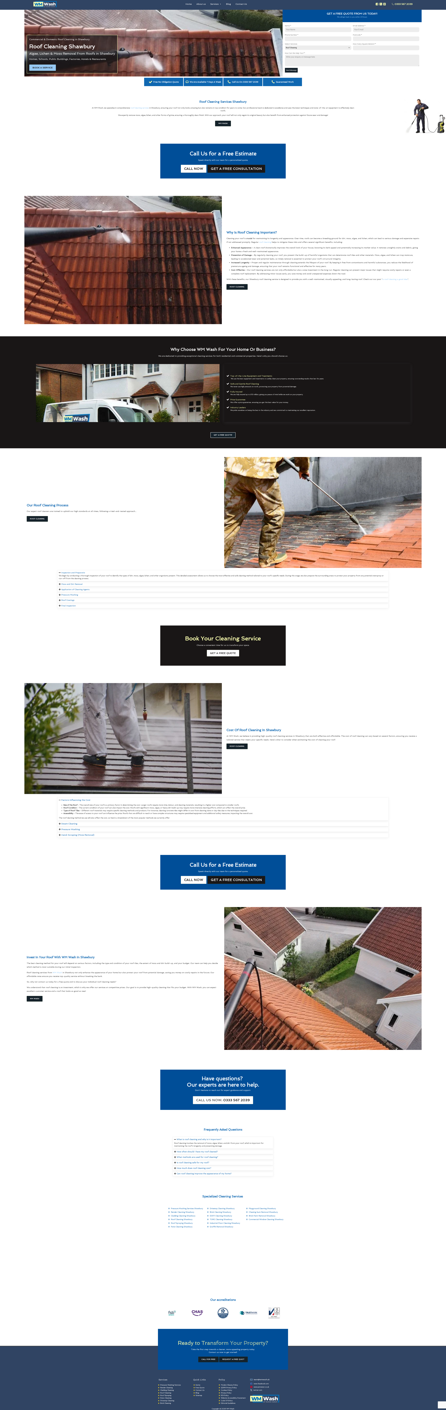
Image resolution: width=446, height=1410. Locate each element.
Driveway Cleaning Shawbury (222, 1208)
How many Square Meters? (364, 44)
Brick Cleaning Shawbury (220, 1212)
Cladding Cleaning (167, 1390)
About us (201, 4)
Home (188, 4)
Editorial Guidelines (228, 1403)
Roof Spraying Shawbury (182, 1223)
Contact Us (241, 4)
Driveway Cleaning (167, 1401)
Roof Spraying (165, 1395)
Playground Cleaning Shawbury (262, 1208)
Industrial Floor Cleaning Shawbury (225, 1223)
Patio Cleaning (165, 1398)
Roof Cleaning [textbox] (291, 48)
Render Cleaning (166, 1388)
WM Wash (223, 123)
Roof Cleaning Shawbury (181, 1219)
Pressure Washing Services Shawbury (187, 1208)
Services (214, 4)
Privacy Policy (226, 1393)
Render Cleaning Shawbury (182, 1212)
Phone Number (291, 35)
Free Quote (200, 1388)
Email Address (359, 26)
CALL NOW (193, 169)
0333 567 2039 (404, 4)
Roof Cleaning (237, 287)
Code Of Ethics (227, 1401)
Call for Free (208, 1359)
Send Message (291, 70)
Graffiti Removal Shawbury (221, 1227)
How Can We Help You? (295, 53)
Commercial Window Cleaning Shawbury (266, 1219)
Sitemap (199, 1395)
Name (288, 26)
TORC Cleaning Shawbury (221, 1219)
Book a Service (43, 67)
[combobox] (318, 47)
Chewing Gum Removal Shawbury (263, 1212)
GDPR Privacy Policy (229, 1388)
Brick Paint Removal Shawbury (262, 1216)
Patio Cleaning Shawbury (181, 1227)
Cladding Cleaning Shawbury (183, 1216)
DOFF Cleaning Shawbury (221, 1216)
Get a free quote (223, 653)
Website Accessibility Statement (233, 1398)
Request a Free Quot (233, 1359)
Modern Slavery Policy (229, 1385)
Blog (228, 4)
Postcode (357, 35)
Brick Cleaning (165, 1403)
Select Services (291, 44)
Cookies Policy (226, 1390)
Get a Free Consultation (236, 169)
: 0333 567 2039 (223, 1100)
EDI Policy (225, 1395)
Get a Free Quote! (223, 435)
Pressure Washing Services (170, 1385)
